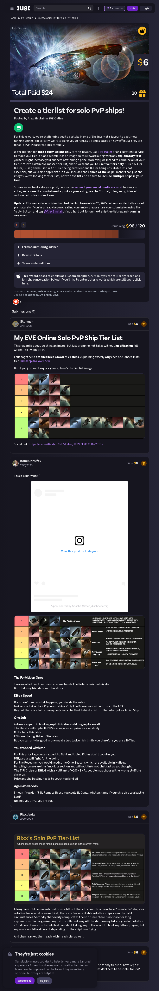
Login (146, 8)
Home (13, 18)
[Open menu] (12, 8)
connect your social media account (98, 187)
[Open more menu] (98, 8)
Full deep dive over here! (35, 361)
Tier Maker (105, 152)
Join (132, 8)
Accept (23, 981)
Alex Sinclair (36, 118)
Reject (44, 981)
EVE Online (27, 18)
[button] (79, 247)
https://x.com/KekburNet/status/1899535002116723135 (66, 444)
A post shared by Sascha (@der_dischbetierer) (79, 605)
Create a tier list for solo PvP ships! (58, 18)
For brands (116, 8)
